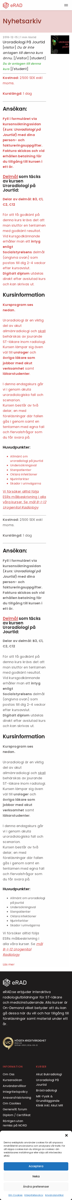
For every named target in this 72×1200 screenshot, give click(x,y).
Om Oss (9, 1074)
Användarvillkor (54, 1195)
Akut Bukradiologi (49, 1074)
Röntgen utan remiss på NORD (15, 1123)
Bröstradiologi (46, 1090)
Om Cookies (15, 1195)
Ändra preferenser (36, 1187)
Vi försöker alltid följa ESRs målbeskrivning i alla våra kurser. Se (24, 496)
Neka (36, 1176)
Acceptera (36, 1166)
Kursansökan (12, 1080)
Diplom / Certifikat (17, 1115)
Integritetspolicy (33, 1195)
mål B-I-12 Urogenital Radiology (23, 949)
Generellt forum (15, 1109)
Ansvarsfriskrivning (17, 1098)
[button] (66, 1135)
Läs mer (9, 964)
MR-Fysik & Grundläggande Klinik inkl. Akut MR (49, 1101)
